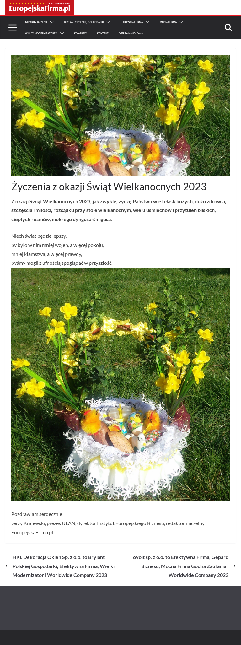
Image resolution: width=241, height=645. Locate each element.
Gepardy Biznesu (36, 22)
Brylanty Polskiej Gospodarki (84, 22)
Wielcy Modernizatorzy (41, 33)
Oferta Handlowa (131, 33)
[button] (50, 21)
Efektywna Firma (131, 22)
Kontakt (103, 33)
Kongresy (80, 33)
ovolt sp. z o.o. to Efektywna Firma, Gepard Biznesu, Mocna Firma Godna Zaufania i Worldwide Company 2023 (180, 566)
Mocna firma (168, 22)
